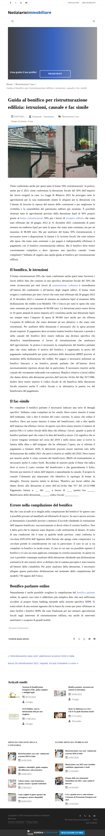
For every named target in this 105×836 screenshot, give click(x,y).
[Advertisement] (52, 48)
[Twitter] (15, 3)
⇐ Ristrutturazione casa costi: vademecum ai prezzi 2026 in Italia (41, 656)
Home (9, 84)
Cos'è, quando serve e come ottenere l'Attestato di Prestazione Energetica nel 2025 (80, 797)
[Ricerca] (12, 21)
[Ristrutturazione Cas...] (12, 756)
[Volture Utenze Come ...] (12, 784)
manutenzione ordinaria (65, 285)
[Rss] (21, 3)
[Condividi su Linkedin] (89, 639)
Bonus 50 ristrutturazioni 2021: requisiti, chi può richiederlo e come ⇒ (43, 663)
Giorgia (29, 702)
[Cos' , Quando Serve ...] (59, 797)
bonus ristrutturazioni (31, 218)
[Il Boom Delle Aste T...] (59, 781)
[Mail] (26, 3)
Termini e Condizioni (16, 822)
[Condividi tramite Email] (94, 639)
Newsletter (73, 3)
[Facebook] (10, 3)
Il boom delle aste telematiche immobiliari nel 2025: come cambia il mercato (79, 780)
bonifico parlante (86, 592)
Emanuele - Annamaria (43, 116)
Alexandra (76, 721)
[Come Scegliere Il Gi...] (12, 797)
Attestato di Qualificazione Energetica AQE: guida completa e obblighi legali (35, 689)
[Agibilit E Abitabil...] (12, 770)
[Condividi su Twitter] (84, 639)
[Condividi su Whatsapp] (79, 639)
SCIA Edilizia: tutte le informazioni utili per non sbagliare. (32, 711)
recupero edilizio (75, 218)
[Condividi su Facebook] (74, 639)
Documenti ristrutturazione (18, 628)
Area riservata (89, 3)
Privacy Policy (32, 822)
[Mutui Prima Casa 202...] (59, 767)
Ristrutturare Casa (24, 84)
